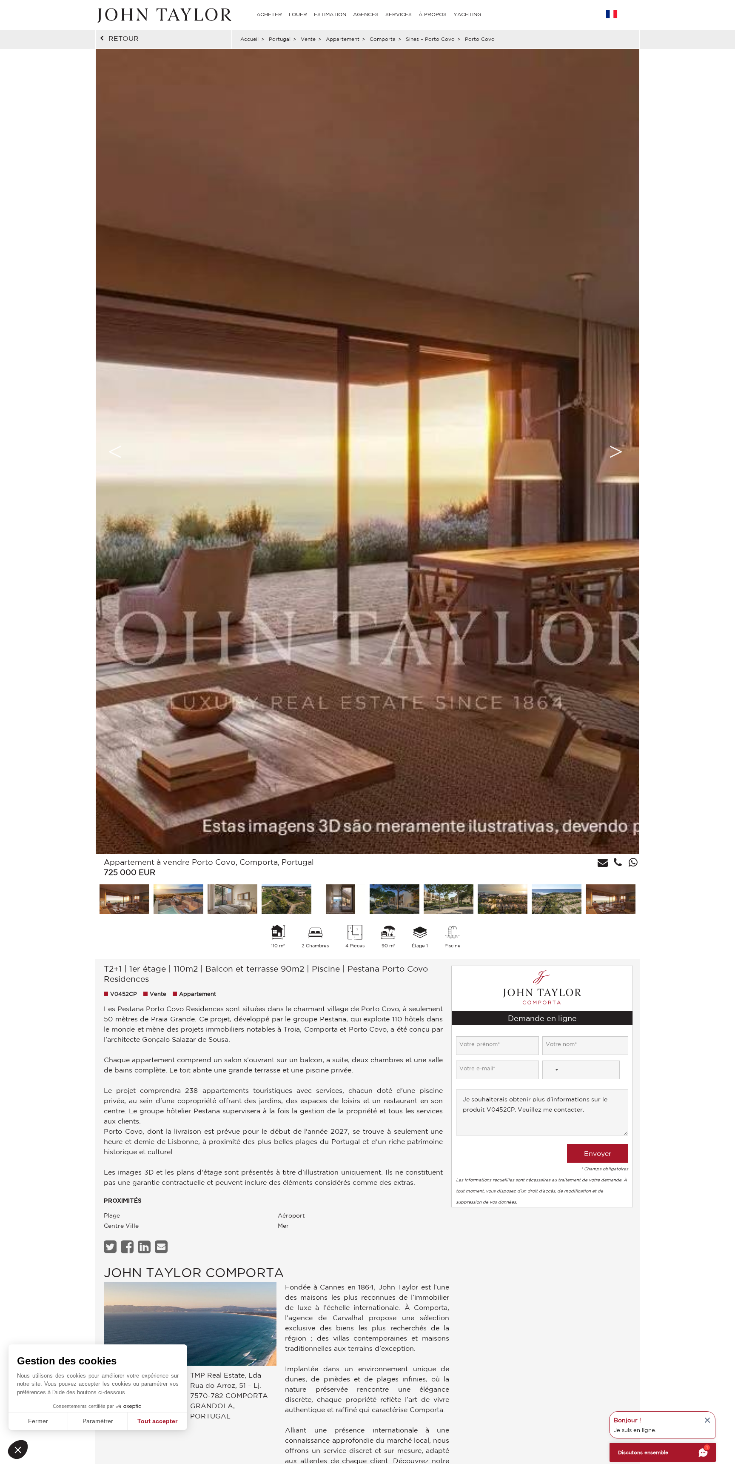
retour (123, 38)
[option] (367, 451)
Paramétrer (98, 1421)
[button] (18, 1449)
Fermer (38, 1421)
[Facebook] (128, 1246)
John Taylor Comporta (194, 1272)
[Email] (162, 1246)
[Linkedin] (145, 1246)
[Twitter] (111, 1246)
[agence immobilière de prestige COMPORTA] (190, 1326)
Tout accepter (157, 1421)
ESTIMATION (330, 14)
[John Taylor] (163, 14)
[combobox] (552, 1070)
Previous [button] (115, 451)
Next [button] (616, 451)
